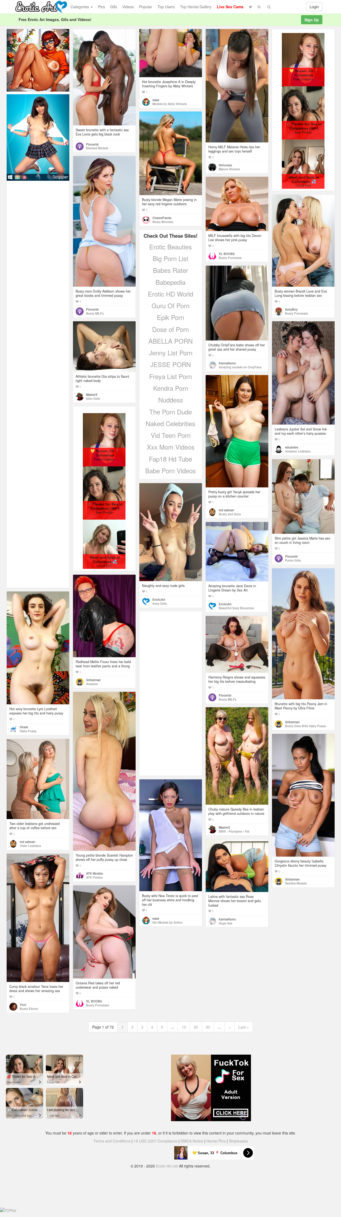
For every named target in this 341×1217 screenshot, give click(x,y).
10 (184, 1027)
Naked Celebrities (170, 423)
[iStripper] (38, 137)
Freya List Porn (170, 376)
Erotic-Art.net (167, 1166)
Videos (128, 6)
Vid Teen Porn (170, 435)
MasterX (92, 394)
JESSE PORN (170, 364)
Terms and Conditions (112, 1141)
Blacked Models (97, 148)
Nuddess (170, 399)
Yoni (23, 1004)
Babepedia (170, 282)
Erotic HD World (170, 293)
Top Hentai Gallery (196, 6)
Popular (145, 6)
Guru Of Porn (170, 305)
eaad (155, 100)
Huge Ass (225, 923)
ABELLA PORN (170, 341)
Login (314, 6)
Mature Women (229, 169)
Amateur (92, 684)
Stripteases (238, 1141)
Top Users (166, 6)
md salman (226, 510)
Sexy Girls (159, 603)
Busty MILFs (95, 313)
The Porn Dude (170, 411)
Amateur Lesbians (298, 451)
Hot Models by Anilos (167, 922)
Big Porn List (170, 258)
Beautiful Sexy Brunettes (236, 608)
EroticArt (158, 599)
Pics (101, 6)
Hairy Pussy (28, 731)
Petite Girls (293, 560)
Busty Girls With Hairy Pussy (305, 726)
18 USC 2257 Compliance (155, 1141)
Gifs (113, 6)
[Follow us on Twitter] (250, 6)
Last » (243, 1027)
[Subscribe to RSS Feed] (259, 6)
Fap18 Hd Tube (170, 458)
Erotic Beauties (170, 246)
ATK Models (94, 873)
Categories (80, 6)
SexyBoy (291, 309)
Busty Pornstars (230, 258)
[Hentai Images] (38, 59)
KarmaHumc (227, 363)
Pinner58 (92, 144)
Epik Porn (170, 317)
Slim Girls (93, 398)
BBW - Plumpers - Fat (234, 831)
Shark (24, 727)
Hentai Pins (216, 1141)
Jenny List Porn (170, 352)
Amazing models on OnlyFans (240, 367)
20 (196, 1027)
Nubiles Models (296, 883)
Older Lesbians (30, 846)
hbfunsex (225, 165)
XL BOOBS (227, 254)
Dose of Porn (170, 329)
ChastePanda (161, 218)
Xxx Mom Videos (170, 446)
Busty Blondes (162, 222)
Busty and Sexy (230, 514)
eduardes (291, 447)
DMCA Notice (192, 1141)
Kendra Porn (170, 388)
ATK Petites (94, 877)
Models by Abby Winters (169, 104)
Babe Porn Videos (170, 470)
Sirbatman (292, 722)
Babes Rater (170, 270)
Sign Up (312, 19)
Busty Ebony (29, 1008)
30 (208, 1027)
